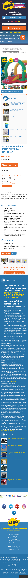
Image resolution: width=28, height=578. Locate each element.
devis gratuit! (13, 381)
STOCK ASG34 (4, 33)
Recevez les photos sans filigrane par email (12, 91)
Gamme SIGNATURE (16, 33)
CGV (10, 178)
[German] (16, 21)
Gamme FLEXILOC (17, 35)
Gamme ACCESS (5, 35)
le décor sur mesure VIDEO (13, 292)
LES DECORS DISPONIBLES (14, 296)
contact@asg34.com (14, 549)
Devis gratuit (14, 28)
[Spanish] (19, 21)
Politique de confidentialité (14, 565)
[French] (9, 21)
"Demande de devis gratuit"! (7, 430)
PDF (14, 253)
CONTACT (3, 41)
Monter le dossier (7, 185)
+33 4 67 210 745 (15, 18)
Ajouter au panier (9, 165)
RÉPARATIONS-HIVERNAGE (8, 38)
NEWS (10, 41)
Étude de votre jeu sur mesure (14, 273)
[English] (12, 21)
